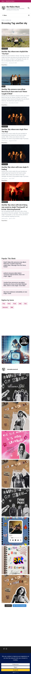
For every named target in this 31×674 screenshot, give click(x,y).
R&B (12, 307)
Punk (14, 303)
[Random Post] (28, 15)
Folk (25, 303)
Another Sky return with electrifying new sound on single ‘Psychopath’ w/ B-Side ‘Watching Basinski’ (15, 207)
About (3, 1)
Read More (4, 65)
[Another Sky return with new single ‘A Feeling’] (15, 153)
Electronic (5, 307)
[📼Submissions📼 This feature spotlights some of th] (15, 416)
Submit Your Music (10, 1)
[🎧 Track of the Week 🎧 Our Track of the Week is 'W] (15, 531)
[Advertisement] (15, 239)
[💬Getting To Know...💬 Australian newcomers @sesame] (15, 387)
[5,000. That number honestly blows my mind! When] (15, 560)
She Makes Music (13, 7)
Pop (4, 303)
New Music (4, 48)
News (3, 86)
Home (3, 20)
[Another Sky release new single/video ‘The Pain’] (15, 38)
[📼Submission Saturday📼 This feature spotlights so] (15, 589)
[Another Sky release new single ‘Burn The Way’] (15, 116)
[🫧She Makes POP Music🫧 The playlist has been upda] (15, 445)
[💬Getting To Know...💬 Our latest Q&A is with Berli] (15, 503)
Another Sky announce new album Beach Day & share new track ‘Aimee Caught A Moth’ (14, 91)
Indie (20, 303)
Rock (9, 303)
